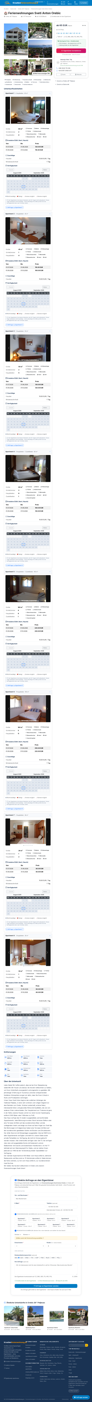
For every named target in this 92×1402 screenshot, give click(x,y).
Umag (57, 1349)
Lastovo (58, 1379)
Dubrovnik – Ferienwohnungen (77, 1352)
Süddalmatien (45, 1368)
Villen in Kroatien (30, 1359)
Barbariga (42, 1347)
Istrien (42, 1344)
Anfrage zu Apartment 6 (15, 808)
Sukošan (42, 1365)
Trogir (54, 1373)
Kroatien (6, 9)
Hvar (56, 1371)
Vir (46, 1365)
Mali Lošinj (55, 1355)
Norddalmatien (45, 1360)
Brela (52, 1371)
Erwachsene (19, 1242)
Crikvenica (46, 1355)
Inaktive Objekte (9, 1365)
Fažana (48, 1347)
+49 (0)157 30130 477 (65, 70)
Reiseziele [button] (39, 2)
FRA (42, 1258)
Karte (63, 74)
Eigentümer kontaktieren (72, 51)
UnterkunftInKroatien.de (32, 1372)
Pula (45, 1349)
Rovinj (53, 1349)
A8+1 (71, 33)
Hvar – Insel (72, 1361)
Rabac (49, 1349)
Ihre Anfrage (21, 1261)
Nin (46, 1363)
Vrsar (61, 1349)
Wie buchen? (74, 1390)
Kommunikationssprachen (26, 1255)
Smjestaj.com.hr (30, 1378)
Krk (51, 1355)
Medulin (57, 1347)
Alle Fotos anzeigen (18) (42, 73)
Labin (52, 1347)
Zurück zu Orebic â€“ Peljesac (66, 81)
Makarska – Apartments (75, 1358)
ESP (37, 1258)
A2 (77, 33)
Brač (48, 1371)
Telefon (52, 1203)
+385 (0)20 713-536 (64, 68)
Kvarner (43, 1352)
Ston (45, 1381)
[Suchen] (86, 1345)
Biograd (42, 1363)
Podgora (46, 1373)
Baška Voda (43, 1371)
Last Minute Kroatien (31, 1356)
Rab (55, 1357)
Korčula (53, 1379)
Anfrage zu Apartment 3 (15, 445)
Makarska (60, 1371)
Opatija (51, 1357)
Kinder (54, 1242)
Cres (41, 1355)
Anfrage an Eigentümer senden (46, 1286)
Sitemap (72, 1399)
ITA (32, 1258)
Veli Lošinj (60, 1357)
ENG (27, 1258)
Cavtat (41, 1379)
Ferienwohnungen (52, 4)
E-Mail (17, 1203)
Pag (55, 1363)
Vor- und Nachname (21, 1195)
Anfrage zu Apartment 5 (15, 685)
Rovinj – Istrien (73, 1364)
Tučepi (58, 1373)
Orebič (63, 1379)
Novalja (61, 1355)
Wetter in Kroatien (31, 1353)
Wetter (70, 4)
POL (58, 1258)
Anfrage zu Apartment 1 (15, 207)
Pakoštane (50, 1363)
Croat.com (28, 1375)
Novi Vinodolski (44, 1357)
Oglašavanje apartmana (12, 1378)
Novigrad (62, 1347)
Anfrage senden (82, 1397)
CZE (21, 1258)
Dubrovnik (13, 9)
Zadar (54, 1365)
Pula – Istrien (72, 1367)
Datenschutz (65, 1399)
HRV (53, 1258)
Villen (76, 4)
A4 (59, 33)
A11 (74, 33)
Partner (7, 1368)
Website (79, 74)
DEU (16, 1258)
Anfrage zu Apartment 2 (15, 325)
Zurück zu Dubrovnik (63, 84)
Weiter (45, 170)
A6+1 (67, 33)
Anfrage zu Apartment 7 (15, 929)
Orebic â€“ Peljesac (23, 9)
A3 (79, 33)
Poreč (41, 1349)
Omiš (41, 1373)
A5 (64, 33)
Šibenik (59, 1363)
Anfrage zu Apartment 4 (15, 565)
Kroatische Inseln (30, 1350)
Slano (41, 1381)
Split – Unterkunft (73, 1355)
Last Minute (63, 3)
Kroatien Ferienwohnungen (13, 1361)
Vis (62, 1373)
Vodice (50, 1365)
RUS (48, 1258)
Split (50, 1373)
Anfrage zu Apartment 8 (15, 1046)
